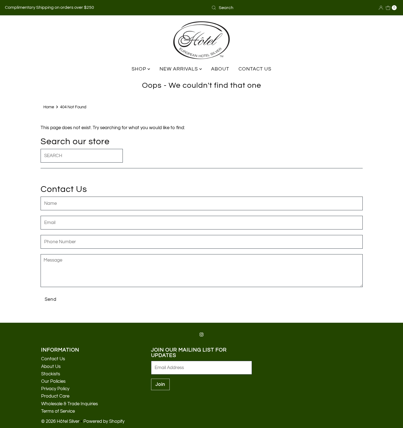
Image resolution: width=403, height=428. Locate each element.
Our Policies (53, 381)
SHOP (139, 69)
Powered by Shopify (103, 421)
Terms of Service (58, 411)
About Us (51, 366)
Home (48, 107)
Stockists (50, 374)
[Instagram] (201, 334)
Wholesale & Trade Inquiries (69, 403)
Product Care (55, 396)
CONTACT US (255, 69)
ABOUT (220, 69)
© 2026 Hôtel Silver (60, 421)
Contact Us (53, 358)
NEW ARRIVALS (179, 69)
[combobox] (236, 7)
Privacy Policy (55, 388)
